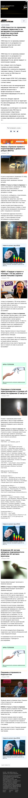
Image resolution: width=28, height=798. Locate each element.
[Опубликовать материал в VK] (14, 131)
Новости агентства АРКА (11, 245)
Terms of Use (11, 791)
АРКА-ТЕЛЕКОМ (8, 364)
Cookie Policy (16, 791)
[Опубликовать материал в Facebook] (11, 131)
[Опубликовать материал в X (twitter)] (17, 131)
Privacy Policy (4, 791)
